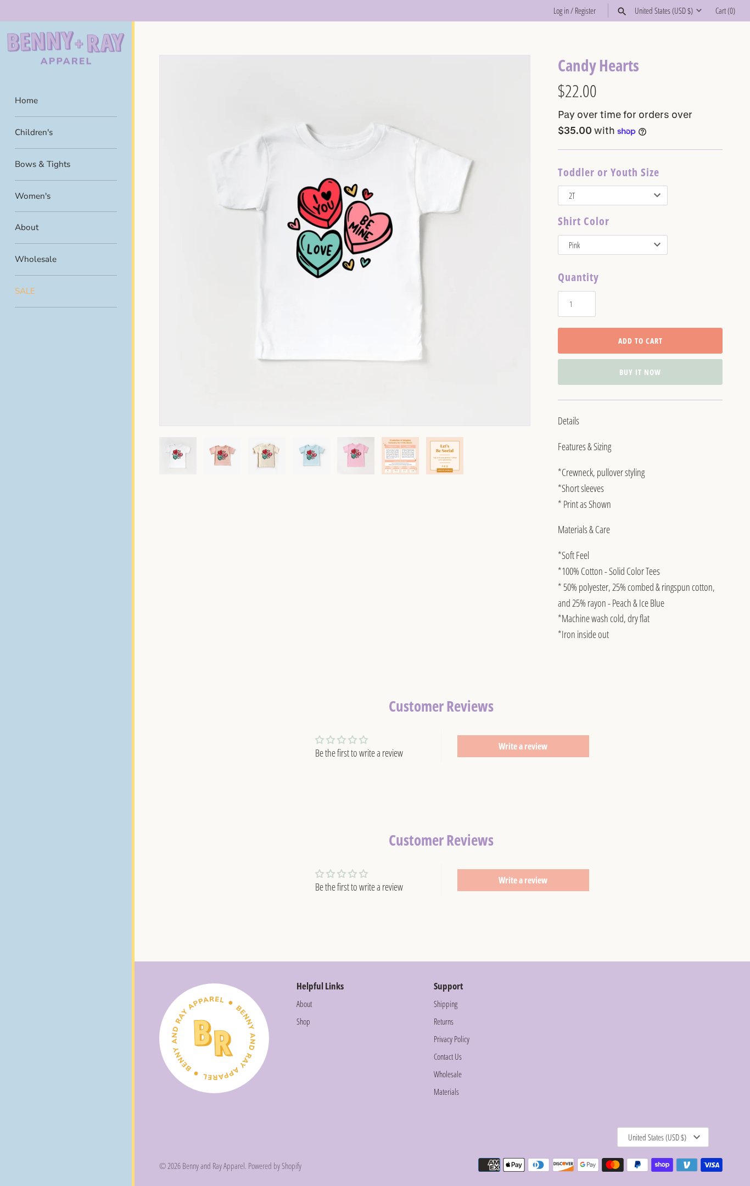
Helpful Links (320, 986)
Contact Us (448, 1056)
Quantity (578, 277)
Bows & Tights (42, 164)
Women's (33, 196)
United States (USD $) (664, 10)
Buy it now (640, 372)
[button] (507, 240)
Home (26, 100)
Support (448, 986)
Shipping (445, 1003)
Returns (444, 1021)
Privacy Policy (451, 1038)
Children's (34, 132)
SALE (25, 291)
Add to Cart (640, 340)
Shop (303, 1021)
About (26, 227)
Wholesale (36, 259)
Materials (446, 1091)
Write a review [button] (523, 746)
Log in (561, 10)
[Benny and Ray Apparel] (66, 48)
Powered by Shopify (274, 1165)
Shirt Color (583, 221)
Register (585, 10)
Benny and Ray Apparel (213, 1165)
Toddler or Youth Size (608, 172)
